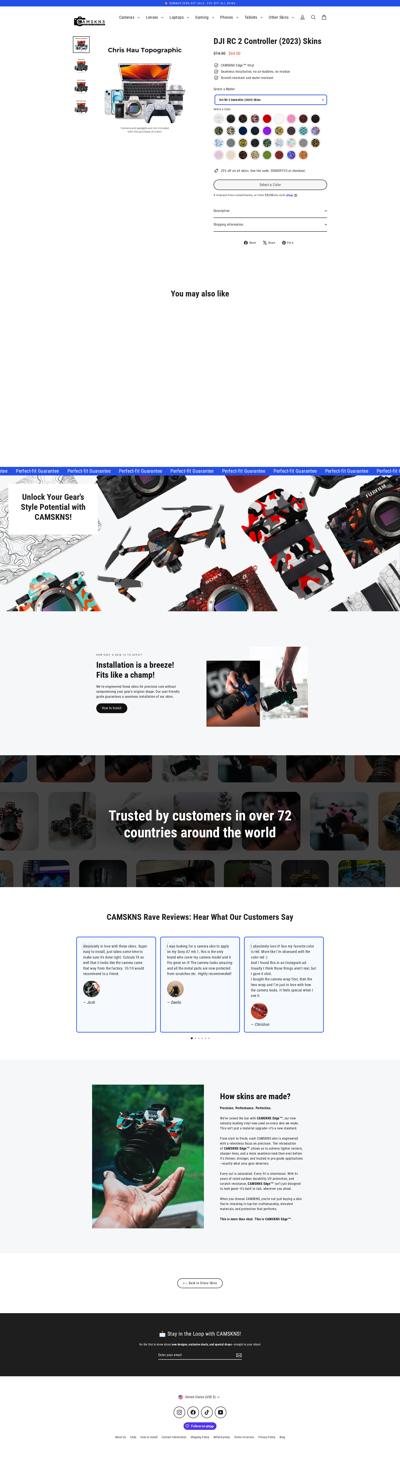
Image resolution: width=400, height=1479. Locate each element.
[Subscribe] (238, 1355)
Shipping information (228, 224)
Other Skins (279, 17)
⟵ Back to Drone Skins (200, 1283)
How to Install (112, 708)
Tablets (251, 17)
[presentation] (116, 419)
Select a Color (222, 109)
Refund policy (222, 1437)
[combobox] (271, 100)
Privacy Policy (266, 1437)
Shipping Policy (200, 1437)
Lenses (152, 17)
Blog (282, 1437)
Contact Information (174, 1437)
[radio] (219, 119)
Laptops (177, 17)
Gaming (202, 17)
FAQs (133, 1437)
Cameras (127, 17)
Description (222, 211)
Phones (227, 17)
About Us (120, 1437)
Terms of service (244, 1437)
